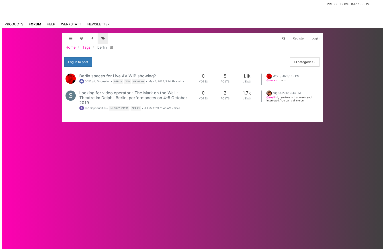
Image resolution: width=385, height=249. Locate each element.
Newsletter (98, 24)
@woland (272, 80)
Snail (177, 108)
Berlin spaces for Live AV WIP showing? (117, 76)
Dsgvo (343, 4)
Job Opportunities (95, 108)
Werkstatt (71, 24)
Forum (35, 24)
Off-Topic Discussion (97, 81)
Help (51, 24)
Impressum (360, 4)
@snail (270, 97)
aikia (181, 81)
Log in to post (78, 62)
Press (332, 4)
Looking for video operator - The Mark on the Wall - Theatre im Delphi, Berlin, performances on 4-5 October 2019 (133, 98)
